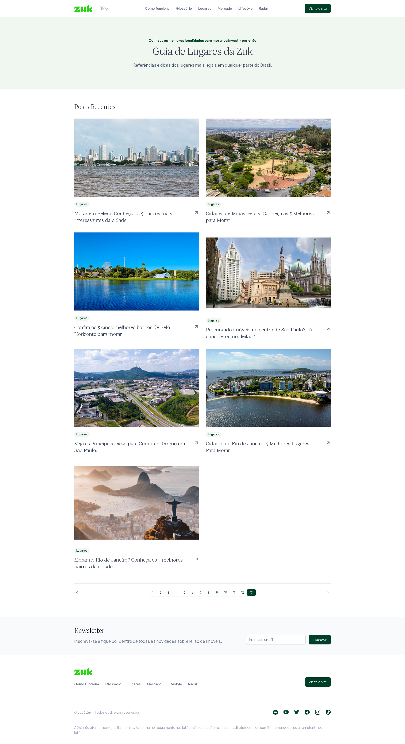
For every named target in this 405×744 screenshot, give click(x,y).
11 (234, 592)
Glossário (184, 8)
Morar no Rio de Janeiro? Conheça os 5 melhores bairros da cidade (128, 563)
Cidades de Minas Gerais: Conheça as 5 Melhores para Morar (260, 216)
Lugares (204, 8)
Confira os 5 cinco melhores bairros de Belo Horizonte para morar (122, 330)
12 (242, 592)
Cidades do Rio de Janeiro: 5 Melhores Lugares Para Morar (257, 446)
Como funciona (157, 8)
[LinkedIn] (275, 712)
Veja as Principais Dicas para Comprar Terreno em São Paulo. (129, 446)
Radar (263, 8)
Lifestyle (245, 8)
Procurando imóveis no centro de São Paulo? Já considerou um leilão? (259, 333)
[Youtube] (286, 712)
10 (225, 592)
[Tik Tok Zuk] (328, 712)
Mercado (225, 8)
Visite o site (318, 8)
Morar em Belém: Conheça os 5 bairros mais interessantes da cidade (123, 216)
